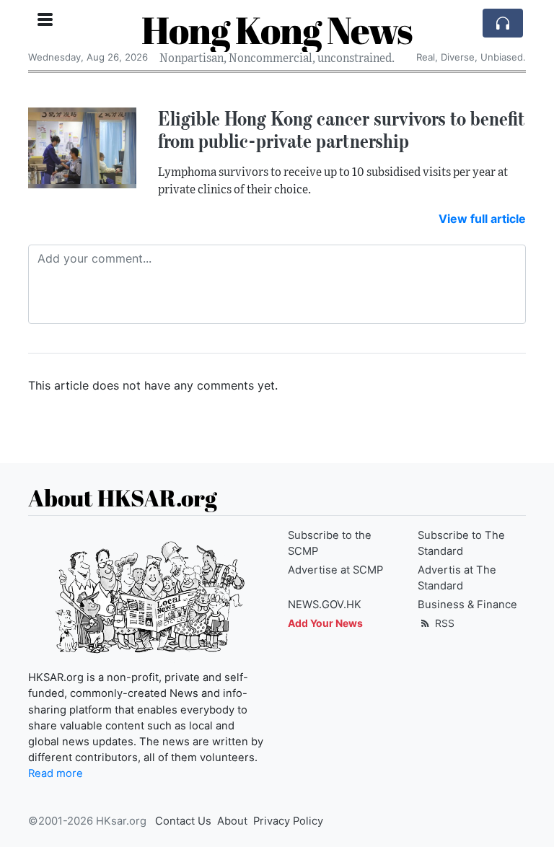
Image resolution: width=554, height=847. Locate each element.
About (232, 821)
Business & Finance (467, 604)
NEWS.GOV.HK (324, 604)
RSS (443, 623)
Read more (55, 773)
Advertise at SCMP (335, 569)
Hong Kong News (277, 29)
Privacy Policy (288, 821)
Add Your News (325, 623)
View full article (482, 218)
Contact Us (183, 821)
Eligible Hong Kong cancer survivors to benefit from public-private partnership (341, 129)
